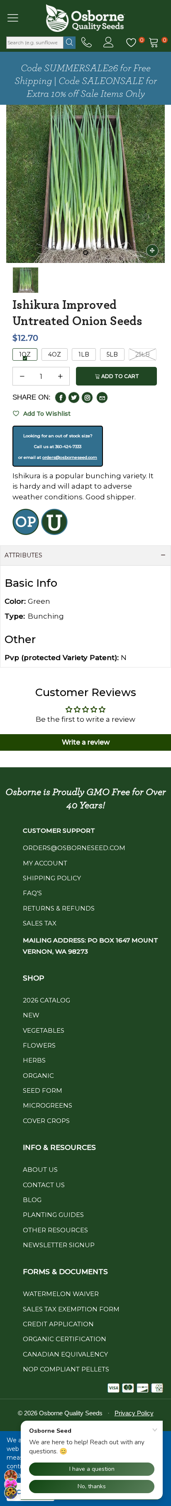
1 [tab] (85, 252)
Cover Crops (46, 1121)
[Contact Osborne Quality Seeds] (87, 42)
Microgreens (47, 1105)
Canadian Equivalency (65, 1354)
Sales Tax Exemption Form (71, 1309)
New (31, 1015)
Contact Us (44, 1185)
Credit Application (58, 1324)
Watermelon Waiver (61, 1294)
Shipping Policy (52, 878)
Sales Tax (39, 923)
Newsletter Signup (59, 1245)
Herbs (34, 1060)
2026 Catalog (46, 1000)
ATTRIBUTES (23, 555)
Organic (38, 1076)
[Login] (109, 42)
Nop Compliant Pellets (66, 1369)
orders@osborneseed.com (69, 457)
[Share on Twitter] (74, 397)
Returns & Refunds (59, 908)
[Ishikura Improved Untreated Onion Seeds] (85, 184)
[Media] (152, 250)
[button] (22, 376)
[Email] (102, 397)
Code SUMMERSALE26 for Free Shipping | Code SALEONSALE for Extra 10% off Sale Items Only (86, 81)
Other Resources (55, 1230)
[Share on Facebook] (60, 397)
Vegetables (43, 1030)
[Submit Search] (70, 42)
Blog (32, 1200)
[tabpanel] (85, 184)
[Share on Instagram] (87, 397)
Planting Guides (53, 1215)
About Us (40, 1169)
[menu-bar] (18, 17)
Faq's (32, 893)
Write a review (86, 742)
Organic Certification (64, 1339)
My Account (45, 863)
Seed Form (42, 1090)
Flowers (39, 1045)
